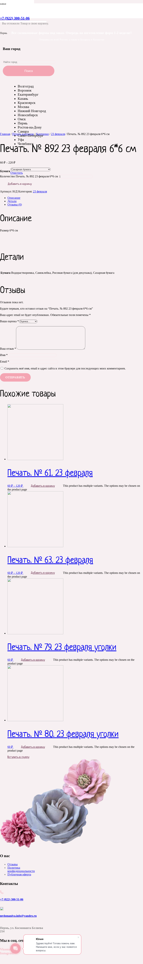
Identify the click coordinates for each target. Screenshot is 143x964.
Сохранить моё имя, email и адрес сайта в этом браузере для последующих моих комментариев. (65, 368)
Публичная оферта (19, 874)
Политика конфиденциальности (21, 869)
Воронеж (24, 90)
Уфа (21, 140)
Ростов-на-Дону (30, 127)
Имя (4, 355)
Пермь (23, 123)
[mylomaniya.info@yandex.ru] (24, 909)
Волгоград (26, 86)
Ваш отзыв (8, 348)
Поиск (28, 71)
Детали (12, 201)
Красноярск (26, 103)
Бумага (5, 171)
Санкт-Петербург (31, 135)
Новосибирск (28, 115)
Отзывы (12, 864)
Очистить (16, 172)
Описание (13, 197)
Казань (23, 99)
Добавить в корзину (20, 184)
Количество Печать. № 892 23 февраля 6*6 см (29, 176)
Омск (22, 119)
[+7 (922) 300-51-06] (24, 893)
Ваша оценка (9, 321)
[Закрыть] (4, 3)
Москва (23, 107)
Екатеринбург (28, 94)
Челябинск (26, 144)
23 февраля (40, 191)
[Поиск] (1, 3)
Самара (23, 131)
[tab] (75, 198)
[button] (7, 959)
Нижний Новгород (32, 111)
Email (4, 361)
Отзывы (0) (14, 204)
